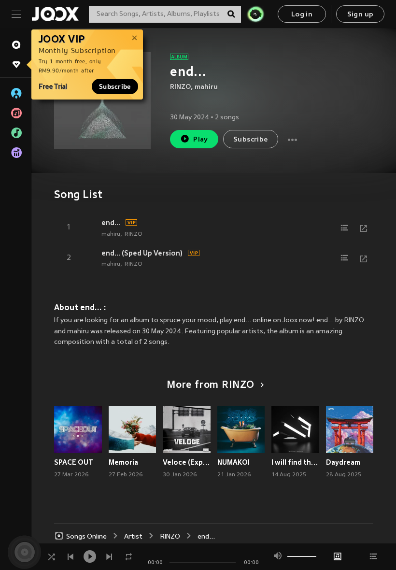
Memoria (123, 462)
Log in (301, 14)
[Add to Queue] (344, 228)
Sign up (360, 14)
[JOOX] (55, 14)
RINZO (180, 87)
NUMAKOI (233, 462)
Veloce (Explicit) (187, 462)
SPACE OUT (73, 462)
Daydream (343, 462)
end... (110, 223)
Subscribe (115, 86)
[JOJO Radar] (255, 14)
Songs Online (86, 537)
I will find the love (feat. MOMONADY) (295, 462)
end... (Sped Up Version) (142, 253)
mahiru (206, 87)
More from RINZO (211, 385)
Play (200, 139)
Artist (133, 537)
